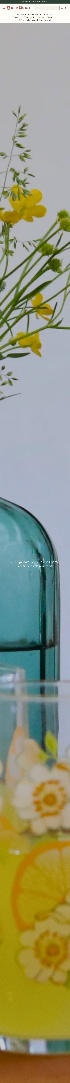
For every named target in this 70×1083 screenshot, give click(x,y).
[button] (4, 8)
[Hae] (57, 8)
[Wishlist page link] (32, 8)
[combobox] (47, 8)
